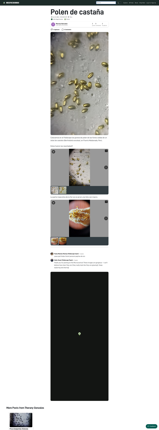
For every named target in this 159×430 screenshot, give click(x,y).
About (136, 2)
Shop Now (142, 2)
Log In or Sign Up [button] (151, 2)
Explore (125, 2)
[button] (79, 334)
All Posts (131, 2)
